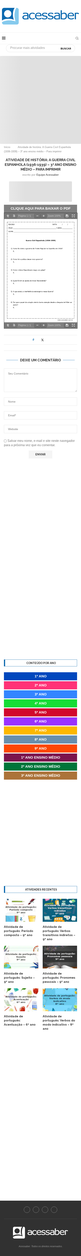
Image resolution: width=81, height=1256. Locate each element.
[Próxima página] (14, 216)
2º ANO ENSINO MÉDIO (40, 766)
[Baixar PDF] (67, 216)
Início (7, 147)
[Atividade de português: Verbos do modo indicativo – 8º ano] (60, 999)
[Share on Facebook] (38, 340)
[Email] (54, 1210)
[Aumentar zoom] (44, 216)
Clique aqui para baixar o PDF (41, 208)
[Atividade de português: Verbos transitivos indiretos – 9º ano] (60, 910)
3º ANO (41, 694)
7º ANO (41, 730)
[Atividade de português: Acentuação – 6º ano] (21, 999)
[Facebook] (27, 1210)
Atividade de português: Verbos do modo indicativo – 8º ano (59, 1022)
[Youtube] (45, 1210)
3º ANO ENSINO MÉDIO (40, 775)
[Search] (77, 38)
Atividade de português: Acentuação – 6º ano (20, 1020)
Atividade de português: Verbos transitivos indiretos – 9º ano (59, 933)
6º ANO (41, 721)
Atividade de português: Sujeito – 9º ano (19, 978)
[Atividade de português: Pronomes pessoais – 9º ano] (60, 957)
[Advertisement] (40, 96)
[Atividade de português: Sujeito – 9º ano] (21, 957)
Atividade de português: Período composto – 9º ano (18, 931)
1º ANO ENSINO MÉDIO (40, 757)
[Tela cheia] (73, 216)
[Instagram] (36, 1210)
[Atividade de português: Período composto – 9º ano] (21, 910)
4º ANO (41, 703)
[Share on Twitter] (42, 340)
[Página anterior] (8, 216)
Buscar (66, 48)
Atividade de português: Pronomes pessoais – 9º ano (59, 978)
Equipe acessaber (47, 174)
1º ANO (41, 676)
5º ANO (41, 712)
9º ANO (41, 748)
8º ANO (41, 739)
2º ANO (41, 685)
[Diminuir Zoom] (37, 216)
